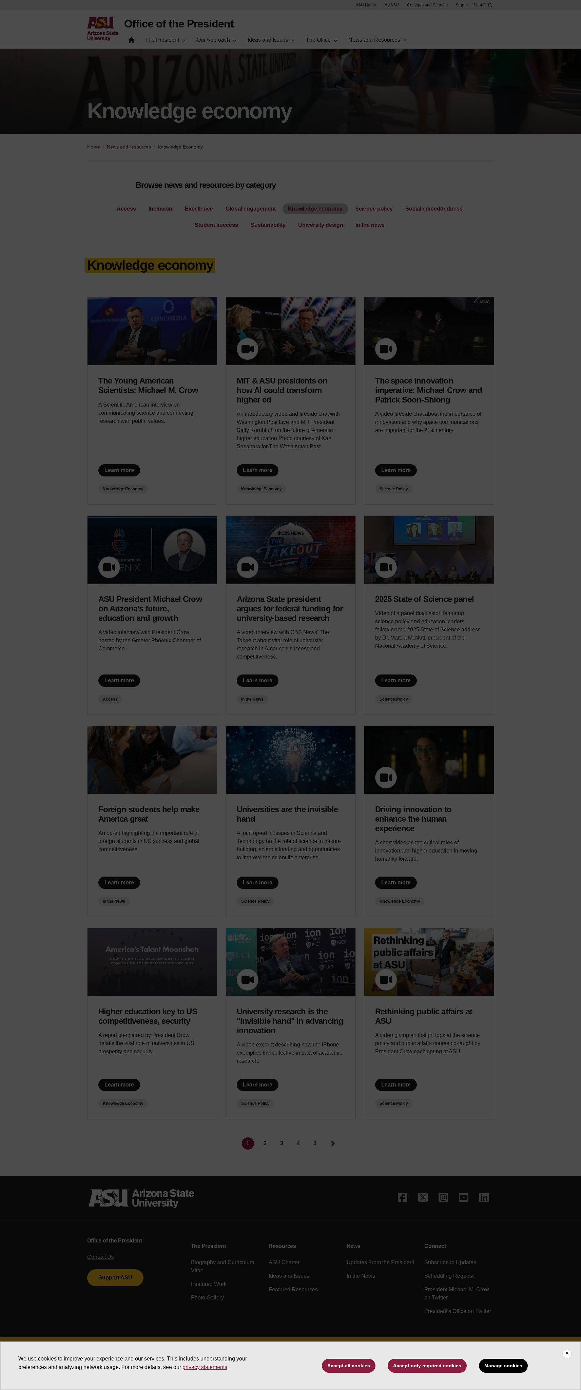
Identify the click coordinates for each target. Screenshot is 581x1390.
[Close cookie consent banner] (567, 1353)
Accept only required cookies (427, 1365)
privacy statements (204, 1367)
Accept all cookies (348, 1365)
